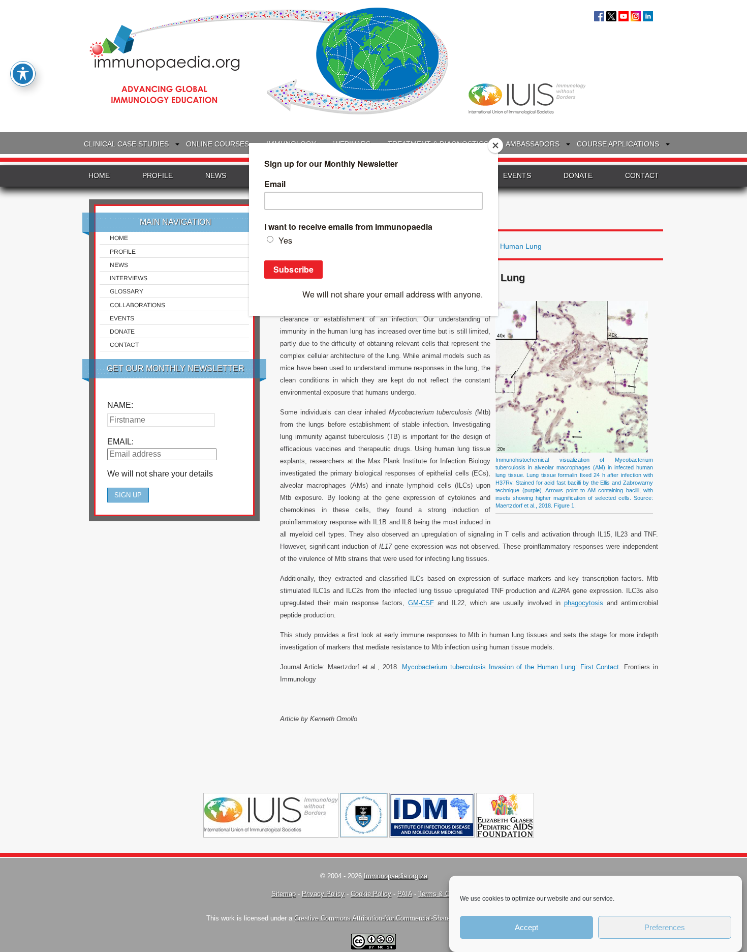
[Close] (495, 145)
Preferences (664, 927)
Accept (526, 927)
